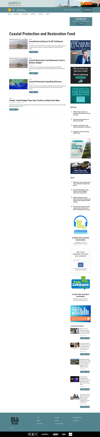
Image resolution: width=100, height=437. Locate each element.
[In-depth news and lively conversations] (80, 225)
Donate (89, 3)
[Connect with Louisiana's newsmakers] (80, 283)
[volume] (13, 9)
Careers (56, 420)
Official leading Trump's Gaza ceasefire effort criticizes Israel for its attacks (81, 113)
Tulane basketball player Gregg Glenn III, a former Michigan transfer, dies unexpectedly (81, 191)
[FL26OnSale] (80, 52)
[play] (9, 10)
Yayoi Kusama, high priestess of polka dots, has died (81, 120)
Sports (72, 178)
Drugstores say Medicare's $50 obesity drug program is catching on (82, 126)
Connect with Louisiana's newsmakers (80, 295)
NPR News (73, 107)
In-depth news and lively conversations (80, 239)
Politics (30, 39)
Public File (57, 417)
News (9, 14)
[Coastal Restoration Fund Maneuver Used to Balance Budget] (18, 63)
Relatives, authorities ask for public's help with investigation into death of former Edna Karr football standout (82, 200)
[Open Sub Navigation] (11, 14)
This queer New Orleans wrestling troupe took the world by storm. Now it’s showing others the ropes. (81, 208)
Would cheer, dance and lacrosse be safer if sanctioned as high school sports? (82, 184)
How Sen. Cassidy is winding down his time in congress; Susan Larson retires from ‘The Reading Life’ (85, 346)
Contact (41, 14)
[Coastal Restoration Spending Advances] (18, 84)
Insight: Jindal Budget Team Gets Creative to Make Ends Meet (34, 100)
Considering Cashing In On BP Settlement (46, 41)
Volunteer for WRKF (59, 423)
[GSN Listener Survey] (80, 75)
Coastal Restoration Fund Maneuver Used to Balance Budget (47, 61)
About (48, 14)
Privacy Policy (40, 423)
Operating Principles (77, 417)
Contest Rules (76, 420)
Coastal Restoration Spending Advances (45, 81)
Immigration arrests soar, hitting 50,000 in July (81, 132)
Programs (25, 14)
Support (33, 14)
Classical (16, 14)
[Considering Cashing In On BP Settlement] (18, 44)
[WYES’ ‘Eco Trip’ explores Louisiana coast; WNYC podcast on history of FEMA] (74, 331)
